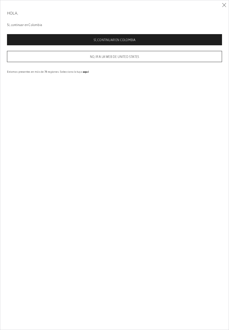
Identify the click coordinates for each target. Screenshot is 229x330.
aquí (86, 71)
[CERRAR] (224, 5)
